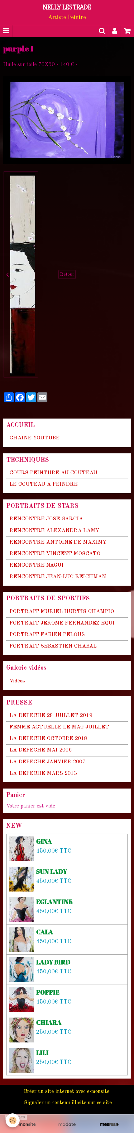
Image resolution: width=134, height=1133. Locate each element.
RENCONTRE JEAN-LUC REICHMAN (57, 576)
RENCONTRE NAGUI (36, 565)
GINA (44, 841)
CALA (44, 931)
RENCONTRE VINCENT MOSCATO (54, 553)
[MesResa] (109, 1124)
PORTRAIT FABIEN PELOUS (47, 634)
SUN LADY (51, 871)
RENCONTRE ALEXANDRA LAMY (54, 530)
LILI (42, 1052)
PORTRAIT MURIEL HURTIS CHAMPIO (61, 611)
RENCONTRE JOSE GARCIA (46, 519)
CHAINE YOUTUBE (34, 438)
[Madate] (66, 1124)
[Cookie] (13, 1120)
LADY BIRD (53, 961)
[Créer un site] (24, 1124)
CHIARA (48, 1022)
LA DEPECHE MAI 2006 (40, 750)
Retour (67, 274)
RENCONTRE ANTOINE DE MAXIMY (57, 542)
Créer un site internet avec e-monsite (66, 1091)
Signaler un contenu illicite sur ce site (68, 1102)
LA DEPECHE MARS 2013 (43, 773)
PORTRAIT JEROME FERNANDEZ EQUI (62, 623)
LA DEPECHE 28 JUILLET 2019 (50, 715)
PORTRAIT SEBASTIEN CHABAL (53, 646)
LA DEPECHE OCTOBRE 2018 (48, 738)
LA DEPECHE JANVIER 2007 (47, 762)
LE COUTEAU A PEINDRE (43, 484)
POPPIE (48, 992)
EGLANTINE (54, 901)
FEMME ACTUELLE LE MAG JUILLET (59, 727)
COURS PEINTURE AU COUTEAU (53, 472)
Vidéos (17, 681)
